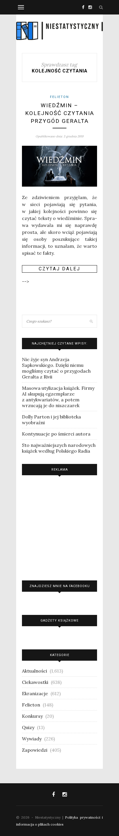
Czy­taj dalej (59, 269)
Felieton (59, 97)
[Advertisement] (59, 526)
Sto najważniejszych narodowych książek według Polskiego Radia (59, 448)
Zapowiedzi (34, 750)
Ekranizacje (35, 693)
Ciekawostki (35, 682)
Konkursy (32, 716)
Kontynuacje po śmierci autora (56, 434)
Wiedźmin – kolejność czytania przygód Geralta (59, 113)
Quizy (28, 727)
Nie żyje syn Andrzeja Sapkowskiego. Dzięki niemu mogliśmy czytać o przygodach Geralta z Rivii (56, 368)
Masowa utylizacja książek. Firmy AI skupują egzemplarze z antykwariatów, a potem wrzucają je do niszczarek (58, 396)
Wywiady (32, 739)
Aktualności (34, 671)
